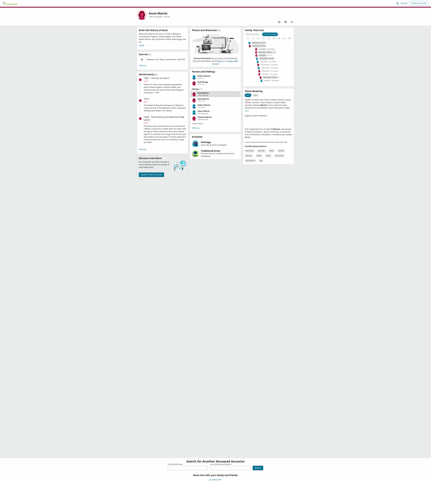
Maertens (249, 156)
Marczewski (249, 151)
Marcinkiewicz (250, 161)
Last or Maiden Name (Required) (220, 464)
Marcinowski (279, 156)
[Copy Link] (292, 22)
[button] (162, 59)
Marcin (259, 156)
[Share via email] (285, 22)
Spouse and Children (252, 34)
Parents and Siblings (270, 34)
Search (258, 468)
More (141, 45)
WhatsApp (216, 480)
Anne (255, 95)
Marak (271, 151)
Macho (268, 156)
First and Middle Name (175, 464)
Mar (261, 161)
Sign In (404, 3)
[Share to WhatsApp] (279, 22)
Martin (248, 95)
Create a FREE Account (151, 174)
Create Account (418, 3)
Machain (281, 151)
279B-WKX (166, 17)
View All (143, 65)
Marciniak (261, 151)
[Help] (397, 3)
